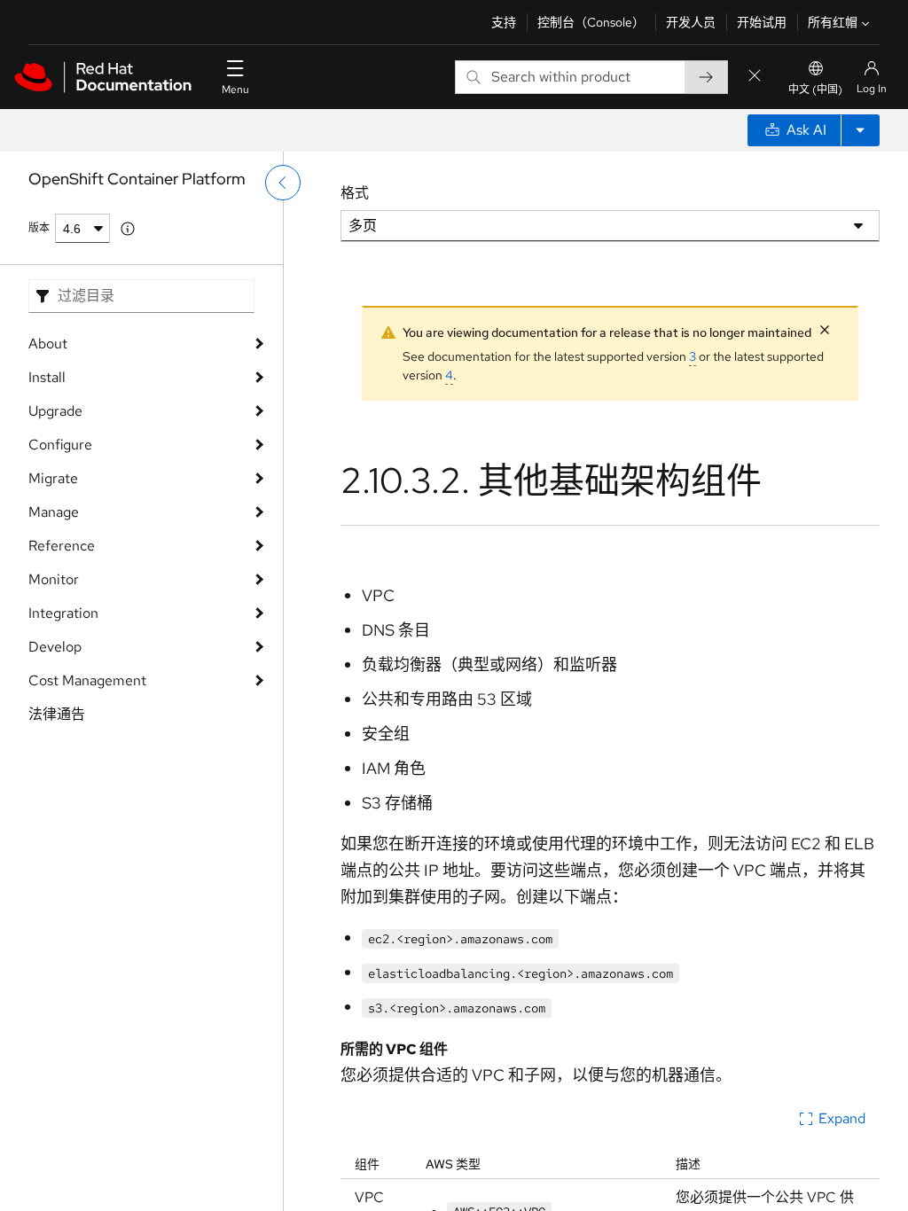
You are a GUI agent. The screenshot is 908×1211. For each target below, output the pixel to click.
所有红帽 (832, 22)
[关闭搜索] (754, 76)
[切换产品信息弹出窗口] (127, 229)
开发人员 (691, 22)
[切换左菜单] (283, 182)
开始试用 (762, 22)
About (47, 343)
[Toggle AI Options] (860, 130)
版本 (39, 228)
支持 (503, 22)
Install (47, 377)
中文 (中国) (815, 89)
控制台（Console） (591, 22)
